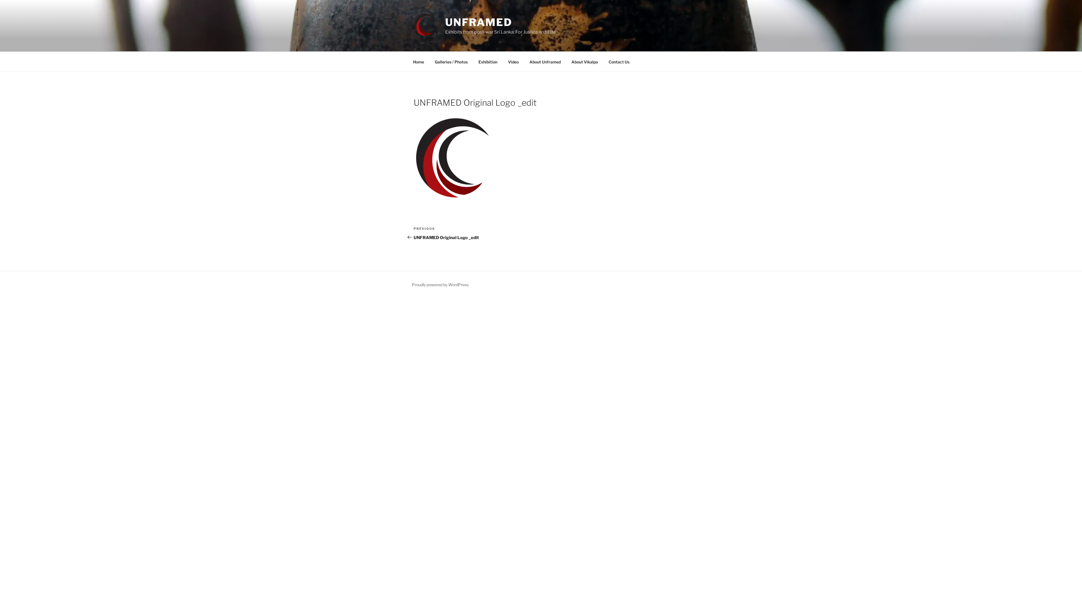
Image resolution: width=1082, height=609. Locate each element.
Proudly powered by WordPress (440, 284)
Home (418, 61)
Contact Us (619, 61)
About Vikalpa (584, 61)
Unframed (478, 22)
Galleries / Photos (451, 61)
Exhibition (487, 61)
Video (513, 61)
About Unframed (545, 61)
